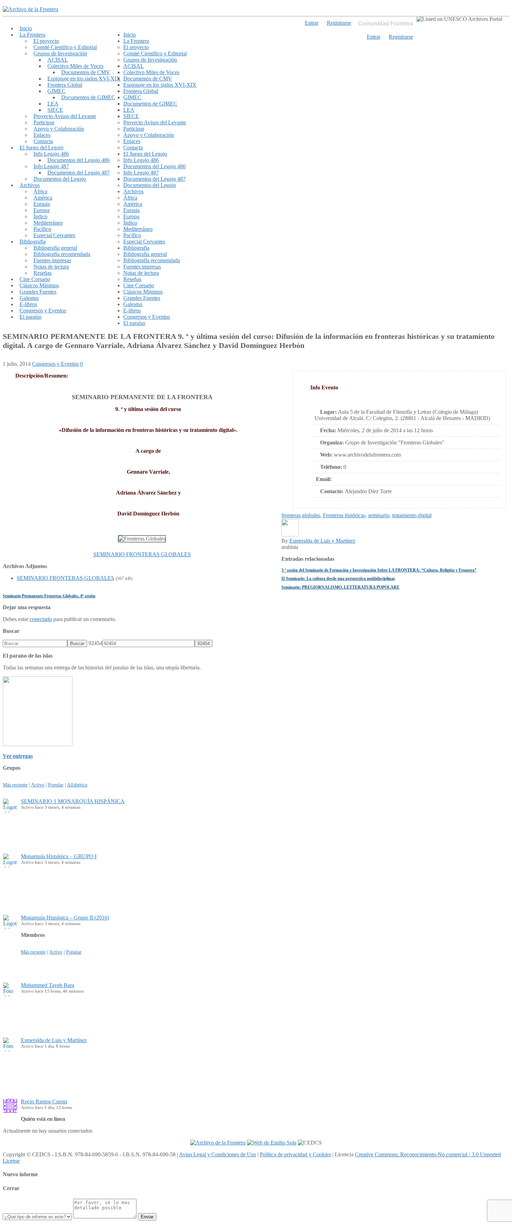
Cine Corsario (35, 279)
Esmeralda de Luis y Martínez (322, 541)
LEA (53, 104)
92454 (95, 643)
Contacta (43, 141)
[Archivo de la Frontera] (30, 9)
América (42, 198)
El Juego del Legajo (41, 147)
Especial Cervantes (54, 235)
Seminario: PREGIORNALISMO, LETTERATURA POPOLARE (340, 587)
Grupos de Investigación (60, 53)
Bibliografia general (55, 248)
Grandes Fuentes (38, 292)
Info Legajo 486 (51, 154)
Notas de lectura (51, 267)
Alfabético (77, 784)
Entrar (373, 37)
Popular (55, 784)
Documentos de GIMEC (88, 97)
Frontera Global (64, 85)
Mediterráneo (48, 223)
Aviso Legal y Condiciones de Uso (217, 1154)
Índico (40, 216)
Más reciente (15, 784)
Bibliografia (33, 242)
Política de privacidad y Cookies (295, 1154)
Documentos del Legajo (59, 179)
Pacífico (42, 229)
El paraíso (30, 317)
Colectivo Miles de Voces (75, 66)
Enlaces (42, 135)
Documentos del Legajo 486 (78, 160)
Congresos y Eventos (43, 310)
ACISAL (57, 60)
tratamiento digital (412, 515)
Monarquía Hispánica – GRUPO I (58, 856)
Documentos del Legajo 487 (78, 173)
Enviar (147, 1216)
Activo (37, 784)
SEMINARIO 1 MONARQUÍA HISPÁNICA (73, 801)
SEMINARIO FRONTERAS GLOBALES (142, 554)
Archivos (30, 185)
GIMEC (56, 91)
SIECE (55, 110)
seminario (378, 515)
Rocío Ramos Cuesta (44, 1101)
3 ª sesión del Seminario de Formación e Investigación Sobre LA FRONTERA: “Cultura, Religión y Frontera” (378, 570)
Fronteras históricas (344, 515)
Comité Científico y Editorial (65, 47)
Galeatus (29, 298)
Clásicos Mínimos (39, 285)
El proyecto (46, 41)
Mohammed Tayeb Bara (47, 985)
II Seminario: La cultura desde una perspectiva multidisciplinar (338, 578)
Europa (41, 210)
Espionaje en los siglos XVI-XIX (84, 79)
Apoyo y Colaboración (58, 129)
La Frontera (32, 35)
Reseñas (42, 273)
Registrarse (401, 37)
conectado (41, 619)
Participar (43, 122)
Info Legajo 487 (51, 166)
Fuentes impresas (52, 260)
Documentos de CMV (85, 72)
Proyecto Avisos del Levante (64, 116)
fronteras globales (300, 515)
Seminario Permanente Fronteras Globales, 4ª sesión (49, 595)
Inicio (26, 28)
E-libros (28, 304)
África (40, 191)
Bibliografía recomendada (61, 254)
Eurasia (41, 204)
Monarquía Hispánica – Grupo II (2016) (65, 918)
